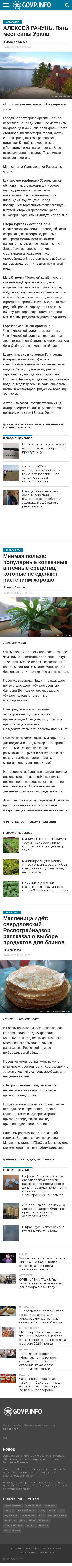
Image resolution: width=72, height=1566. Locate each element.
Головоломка (57, 1515)
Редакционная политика (43, 1548)
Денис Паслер (13, 1525)
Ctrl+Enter (10, 1429)
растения (48, 821)
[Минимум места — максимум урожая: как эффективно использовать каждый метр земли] (11, 845)
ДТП (61, 1510)
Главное (21, 1159)
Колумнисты (53, 424)
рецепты (9, 1520)
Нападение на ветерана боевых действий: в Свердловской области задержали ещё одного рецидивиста (41, 499)
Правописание (38, 1520)
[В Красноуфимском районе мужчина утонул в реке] (11, 1233)
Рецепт (30, 1525)
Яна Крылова (12, 949)
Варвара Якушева (15, 41)
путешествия (13, 427)
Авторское (15, 424)
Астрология (12, 1530)
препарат (33, 821)
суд (42, 1510)
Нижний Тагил (27, 1510)
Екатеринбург (13, 1505)
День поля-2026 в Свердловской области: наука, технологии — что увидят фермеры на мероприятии (41, 474)
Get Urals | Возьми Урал (35, 412)
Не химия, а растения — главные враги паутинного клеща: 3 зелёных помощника (45, 886)
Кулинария (28, 1515)
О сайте (16, 1548)
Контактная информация (38, 1552)
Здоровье (11, 1515)
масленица (45, 1159)
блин (10, 1159)
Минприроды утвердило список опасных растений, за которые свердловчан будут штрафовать (44, 866)
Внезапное (33, 424)
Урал (28, 427)
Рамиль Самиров (15, 587)
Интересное (15, 821)
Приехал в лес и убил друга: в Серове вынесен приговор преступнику (44, 448)
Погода (9, 1510)
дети (22, 1520)
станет (26, 1142)
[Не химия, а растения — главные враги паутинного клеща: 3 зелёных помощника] (11, 889)
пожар (43, 1525)
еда (32, 1159)
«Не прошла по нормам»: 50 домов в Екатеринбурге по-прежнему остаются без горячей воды (43, 1210)
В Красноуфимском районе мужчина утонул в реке (43, 1229)
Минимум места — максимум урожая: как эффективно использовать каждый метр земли (44, 844)
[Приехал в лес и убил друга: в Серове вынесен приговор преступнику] (11, 451)
